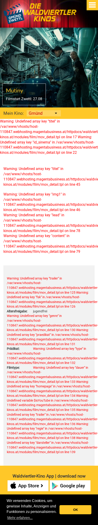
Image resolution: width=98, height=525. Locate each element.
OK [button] (75, 510)
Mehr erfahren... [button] (20, 518)
